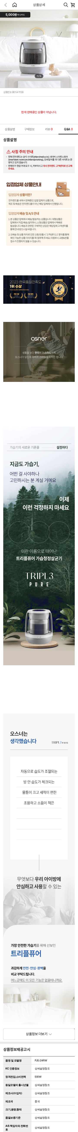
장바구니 (73, 5)
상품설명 (10, 129)
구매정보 (29, 129)
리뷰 (49, 129)
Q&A (68, 129)
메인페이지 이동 (14, 4)
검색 (66, 5)
